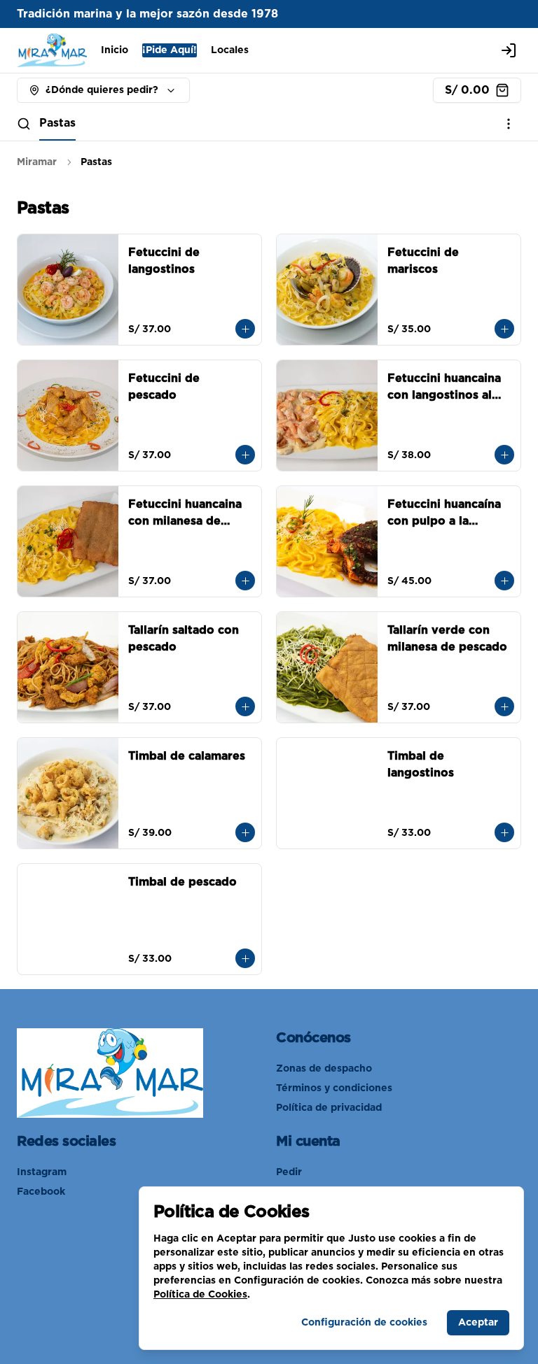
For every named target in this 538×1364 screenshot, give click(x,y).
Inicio (114, 50)
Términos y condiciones (334, 1088)
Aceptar (478, 1323)
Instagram (42, 1172)
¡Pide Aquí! (169, 50)
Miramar (37, 162)
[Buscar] (24, 124)
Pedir (289, 1172)
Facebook (41, 1192)
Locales (230, 50)
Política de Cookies (200, 1295)
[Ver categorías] (508, 123)
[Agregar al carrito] (245, 329)
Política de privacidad (329, 1108)
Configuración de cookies (364, 1323)
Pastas (57, 123)
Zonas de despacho (324, 1069)
